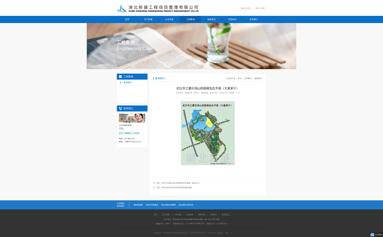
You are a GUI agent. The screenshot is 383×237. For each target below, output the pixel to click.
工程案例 (190, 19)
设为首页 (247, 8)
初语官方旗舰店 (152, 205)
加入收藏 (261, 8)
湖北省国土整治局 (186, 205)
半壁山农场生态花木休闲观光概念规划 (176, 187)
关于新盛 (148, 19)
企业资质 (169, 19)
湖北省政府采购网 (168, 205)
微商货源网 (138, 205)
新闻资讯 (211, 19)
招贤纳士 (232, 19)
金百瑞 (220, 233)
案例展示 (128, 82)
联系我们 (254, 19)
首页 (127, 19)
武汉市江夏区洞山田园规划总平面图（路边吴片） (181, 183)
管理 (227, 233)
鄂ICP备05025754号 (199, 233)
